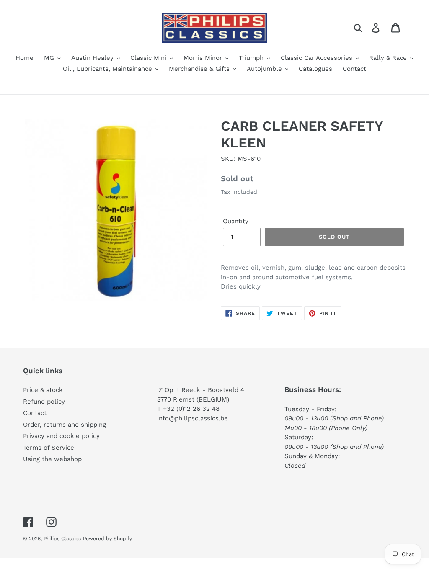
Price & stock (43, 390)
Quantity (235, 221)
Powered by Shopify (107, 538)
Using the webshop (52, 459)
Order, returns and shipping (64, 424)
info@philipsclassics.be (192, 418)
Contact (35, 413)
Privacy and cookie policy (61, 436)
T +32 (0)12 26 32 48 (188, 408)
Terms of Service (48, 447)
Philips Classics (62, 538)
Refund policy (44, 401)
